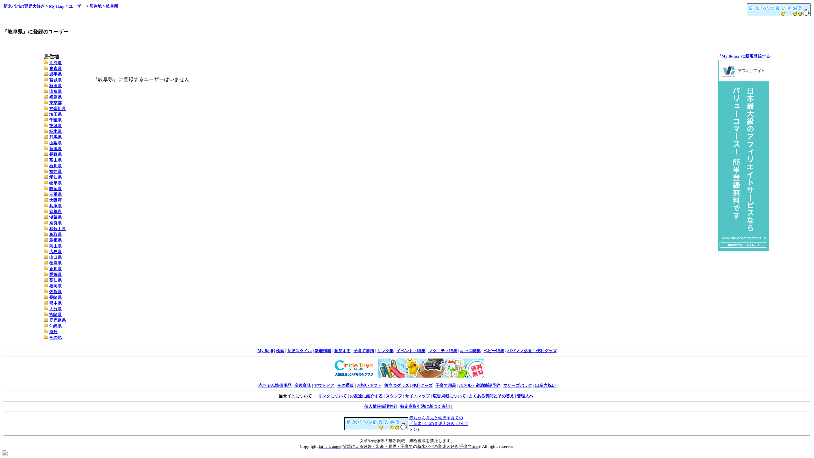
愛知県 (55, 177)
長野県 (55, 154)
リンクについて (332, 395)
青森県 (55, 68)
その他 (55, 337)
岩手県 (55, 74)
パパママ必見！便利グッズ (532, 350)
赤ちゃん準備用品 (275, 385)
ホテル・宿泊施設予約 (479, 385)
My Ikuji (57, 6)
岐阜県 (112, 6)
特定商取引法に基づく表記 (425, 406)
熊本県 (55, 303)
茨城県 (55, 125)
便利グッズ (422, 385)
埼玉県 (55, 114)
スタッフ (394, 395)
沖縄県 (55, 326)
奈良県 (55, 223)
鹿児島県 (57, 320)
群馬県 (55, 137)
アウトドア (324, 385)
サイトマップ (417, 395)
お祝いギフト (369, 385)
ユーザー (77, 6)
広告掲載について (449, 395)
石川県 (55, 165)
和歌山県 (57, 228)
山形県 (55, 91)
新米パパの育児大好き (24, 6)
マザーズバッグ (517, 385)
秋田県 (55, 85)
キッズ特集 (470, 350)
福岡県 (55, 286)
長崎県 (55, 297)
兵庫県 (55, 205)
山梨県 (55, 142)
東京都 (55, 102)
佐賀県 (55, 291)
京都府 (55, 211)
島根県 (55, 240)
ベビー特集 (494, 350)
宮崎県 (55, 314)
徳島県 (55, 263)
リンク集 (385, 350)
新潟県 (55, 148)
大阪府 (55, 200)
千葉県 (55, 120)
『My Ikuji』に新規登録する (743, 56)
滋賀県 (55, 217)
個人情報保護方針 (380, 406)
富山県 (55, 160)
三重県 (55, 194)
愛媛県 (55, 274)
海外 (53, 331)
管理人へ (525, 395)
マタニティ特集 (442, 350)
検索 (280, 350)
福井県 (55, 171)
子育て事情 (364, 350)
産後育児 (302, 385)
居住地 (95, 6)
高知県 (55, 280)
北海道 (55, 62)
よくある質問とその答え (491, 395)
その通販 (345, 385)
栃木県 (55, 131)
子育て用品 (446, 385)
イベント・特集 (411, 350)
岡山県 (55, 245)
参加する (342, 350)
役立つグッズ (396, 385)
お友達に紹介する (366, 395)
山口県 (55, 257)
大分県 (55, 308)
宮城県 (55, 80)
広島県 (55, 251)
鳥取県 (55, 234)
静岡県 (55, 188)
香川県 (55, 268)
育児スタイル (299, 350)
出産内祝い (545, 385)
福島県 (55, 97)
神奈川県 (57, 108)
